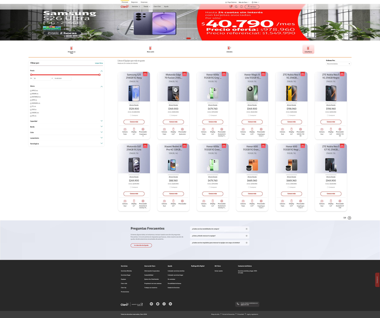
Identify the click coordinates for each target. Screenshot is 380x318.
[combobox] (338, 64)
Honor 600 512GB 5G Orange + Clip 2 (252, 148)
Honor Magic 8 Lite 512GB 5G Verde (252, 77)
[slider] (31, 75)
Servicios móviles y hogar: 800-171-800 (247, 272)
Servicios (135, 6)
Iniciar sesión (219, 271)
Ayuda (166, 6)
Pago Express (232, 2)
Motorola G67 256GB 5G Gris (134, 148)
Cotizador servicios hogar (175, 275)
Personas (125, 2)
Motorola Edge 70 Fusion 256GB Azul (173, 77)
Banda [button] (32, 127)
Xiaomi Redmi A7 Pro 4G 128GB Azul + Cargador (173, 148)
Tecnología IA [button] (34, 144)
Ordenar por (330, 60)
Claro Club (157, 6)
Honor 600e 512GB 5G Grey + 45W (212, 77)
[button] (230, 6)
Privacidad (240, 314)
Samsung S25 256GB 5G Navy (134, 76)
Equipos (123, 279)
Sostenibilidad (148, 275)
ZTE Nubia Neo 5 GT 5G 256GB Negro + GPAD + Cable (330, 148)
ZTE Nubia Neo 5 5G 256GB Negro (330, 76)
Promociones (125, 292)
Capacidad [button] (33, 121)
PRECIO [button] (32, 71)
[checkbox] (65, 90)
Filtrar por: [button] (34, 63)
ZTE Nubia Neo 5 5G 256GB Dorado (291, 77)
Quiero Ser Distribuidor (151, 279)
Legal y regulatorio (252, 314)
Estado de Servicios (174, 287)
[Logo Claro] (125, 6)
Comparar (135, 115)
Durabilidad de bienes (174, 283)
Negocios (134, 2)
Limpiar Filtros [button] (99, 63)
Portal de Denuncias (228, 314)
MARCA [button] (32, 86)
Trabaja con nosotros (150, 287)
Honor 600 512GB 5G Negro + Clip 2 (291, 148)
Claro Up (123, 287)
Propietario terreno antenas (152, 283)
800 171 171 (245, 305)
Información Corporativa (152, 271)
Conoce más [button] (134, 122)
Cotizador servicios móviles (176, 271)
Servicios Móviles (126, 271)
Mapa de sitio (215, 314)
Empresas (144, 2)
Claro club (124, 283)
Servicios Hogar (126, 275)
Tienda (146, 6)
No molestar (171, 279)
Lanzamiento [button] (34, 138)
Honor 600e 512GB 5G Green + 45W (212, 148)
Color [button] (32, 132)
